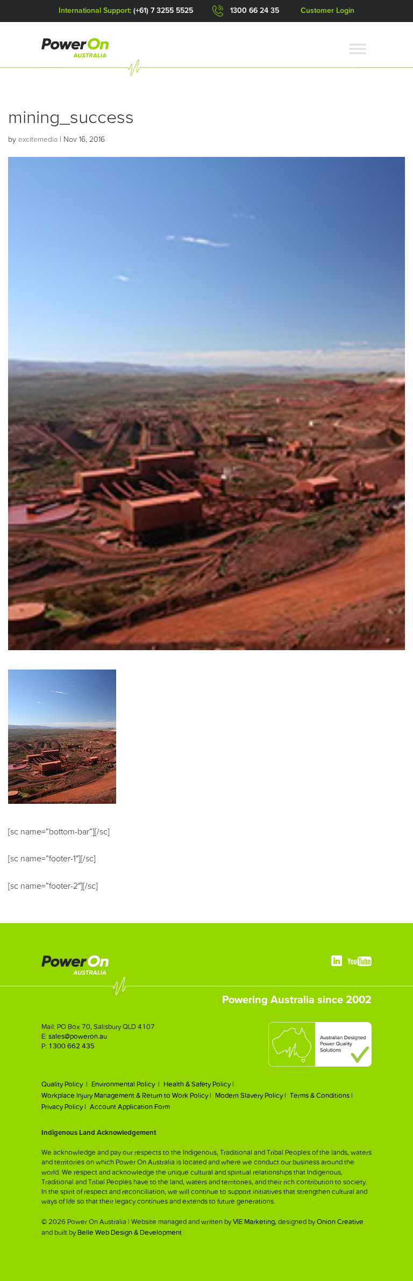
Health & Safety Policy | (198, 1084)
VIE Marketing (254, 1222)
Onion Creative (340, 1222)
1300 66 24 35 (254, 11)
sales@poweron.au (77, 1036)
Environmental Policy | (125, 1084)
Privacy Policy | (63, 1107)
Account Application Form (130, 1107)
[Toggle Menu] (357, 49)
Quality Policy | (64, 1084)
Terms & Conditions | (321, 1095)
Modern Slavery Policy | (250, 1095)
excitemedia (38, 139)
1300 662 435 (71, 1046)
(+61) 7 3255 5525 (163, 11)
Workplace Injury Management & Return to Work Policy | (126, 1095)
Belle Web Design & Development (129, 1232)
